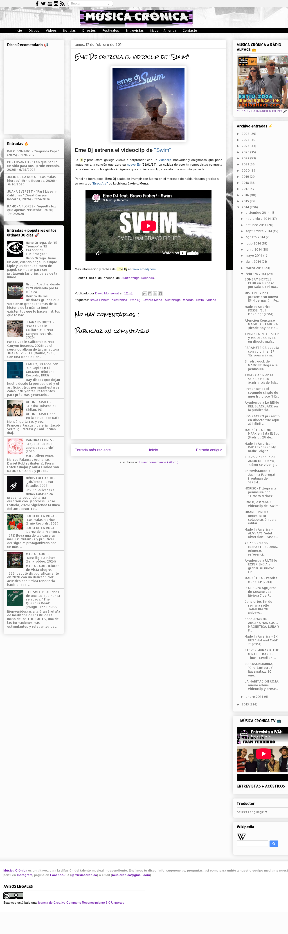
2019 (246, 176)
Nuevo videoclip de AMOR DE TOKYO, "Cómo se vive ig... (261, 461)
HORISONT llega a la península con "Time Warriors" (261, 492)
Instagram (24, 875)
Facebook (57, 875)
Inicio (18, 30)
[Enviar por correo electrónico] (144, 293)
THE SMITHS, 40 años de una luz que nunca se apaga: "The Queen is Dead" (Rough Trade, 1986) (43, 599)
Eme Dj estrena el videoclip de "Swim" (262, 504)
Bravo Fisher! (100, 300)
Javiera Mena (153, 300)
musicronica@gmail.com (131, 875)
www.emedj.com (144, 269)
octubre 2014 (256, 225)
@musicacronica (84, 875)
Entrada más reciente (93, 450)
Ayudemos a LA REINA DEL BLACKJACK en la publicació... (262, 406)
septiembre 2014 (259, 231)
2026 (246, 134)
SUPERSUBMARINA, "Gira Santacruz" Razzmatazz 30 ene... (259, 669)
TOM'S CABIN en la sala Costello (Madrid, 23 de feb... (261, 379)
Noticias (69, 30)
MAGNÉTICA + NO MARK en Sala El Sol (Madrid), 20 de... (262, 433)
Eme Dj (135, 300)
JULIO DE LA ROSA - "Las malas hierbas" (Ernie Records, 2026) (31, 178)
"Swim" (162, 150)
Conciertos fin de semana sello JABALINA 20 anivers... (258, 607)
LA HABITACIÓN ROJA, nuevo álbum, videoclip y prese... (262, 685)
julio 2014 (253, 243)
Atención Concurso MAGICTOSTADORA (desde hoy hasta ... (261, 324)
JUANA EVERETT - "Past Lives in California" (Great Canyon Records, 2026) (32, 195)
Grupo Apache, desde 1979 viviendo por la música (43, 288)
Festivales (110, 30)
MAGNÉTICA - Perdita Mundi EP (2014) (261, 580)
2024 (246, 146)
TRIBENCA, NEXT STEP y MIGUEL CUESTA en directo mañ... (262, 337)
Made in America (163, 30)
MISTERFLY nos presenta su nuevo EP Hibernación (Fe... (262, 296)
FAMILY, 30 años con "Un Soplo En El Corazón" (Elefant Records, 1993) (42, 369)
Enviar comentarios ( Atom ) (158, 462)
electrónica (120, 300)
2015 (246, 201)
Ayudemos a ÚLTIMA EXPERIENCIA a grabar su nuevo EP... (261, 566)
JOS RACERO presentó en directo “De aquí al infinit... (262, 420)
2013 (246, 704)
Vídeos (51, 30)
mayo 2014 (254, 255)
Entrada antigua (209, 450)
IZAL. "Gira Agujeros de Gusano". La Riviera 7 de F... (261, 591)
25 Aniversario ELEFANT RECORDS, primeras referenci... (261, 548)
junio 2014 (254, 249)
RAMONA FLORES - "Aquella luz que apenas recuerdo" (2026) (31, 208)
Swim (200, 300)
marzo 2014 (254, 268)
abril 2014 (253, 261)
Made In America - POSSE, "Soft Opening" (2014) (259, 310)
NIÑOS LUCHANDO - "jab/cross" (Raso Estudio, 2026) (41, 481)
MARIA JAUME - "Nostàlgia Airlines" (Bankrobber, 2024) (41, 557)
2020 (246, 170)
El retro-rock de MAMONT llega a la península (261, 365)
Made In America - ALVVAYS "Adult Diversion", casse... (261, 533)
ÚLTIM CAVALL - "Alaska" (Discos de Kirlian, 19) (41, 405)
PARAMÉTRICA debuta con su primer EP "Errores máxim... (262, 351)
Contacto (190, 30)
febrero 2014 (256, 274)
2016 (246, 195)
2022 (246, 158)
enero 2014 (254, 696)
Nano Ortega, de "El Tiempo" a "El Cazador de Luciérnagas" (41, 248)
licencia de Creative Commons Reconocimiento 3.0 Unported (81, 902)
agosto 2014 (255, 237)
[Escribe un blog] (150, 293)
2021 (246, 164)
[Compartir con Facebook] (160, 293)
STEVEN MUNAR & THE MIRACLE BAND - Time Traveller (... (262, 654)
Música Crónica (15, 870)
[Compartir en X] (155, 293)
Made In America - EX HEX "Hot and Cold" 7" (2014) (261, 640)
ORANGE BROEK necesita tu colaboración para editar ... (261, 517)
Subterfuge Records (138, 278)
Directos (89, 30)
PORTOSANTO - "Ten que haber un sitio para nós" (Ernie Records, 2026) (33, 165)
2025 (246, 140)
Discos (34, 30)
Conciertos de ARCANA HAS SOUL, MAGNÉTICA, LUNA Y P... (262, 624)
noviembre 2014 (258, 218)
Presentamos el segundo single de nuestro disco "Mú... (262, 392)
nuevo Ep (134, 164)
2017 (246, 189)
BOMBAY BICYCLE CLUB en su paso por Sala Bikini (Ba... (261, 283)
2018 (246, 183)
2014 (246, 207)
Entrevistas (135, 30)
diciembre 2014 (257, 212)
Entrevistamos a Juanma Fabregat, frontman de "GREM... (260, 476)
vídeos (211, 300)
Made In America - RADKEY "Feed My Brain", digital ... (260, 447)
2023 (246, 152)
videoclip (165, 160)
